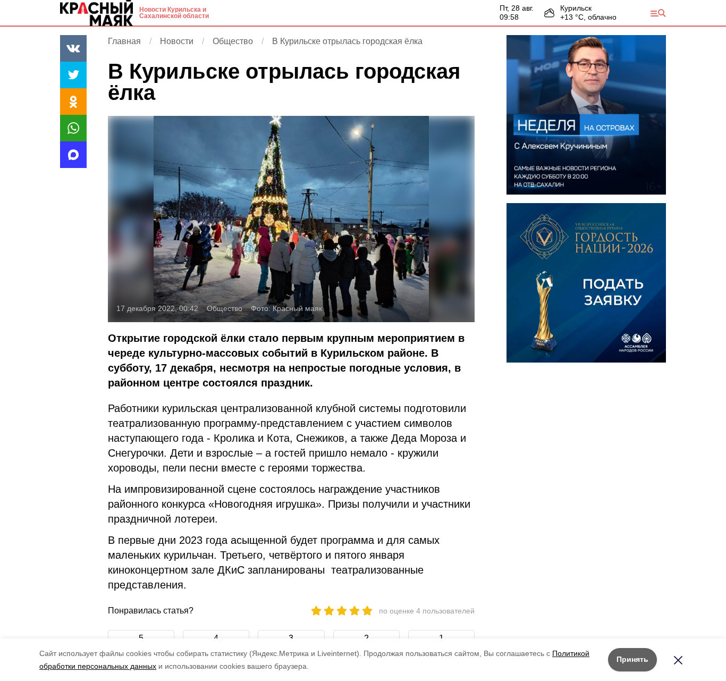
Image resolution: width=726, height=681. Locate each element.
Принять (632, 659)
